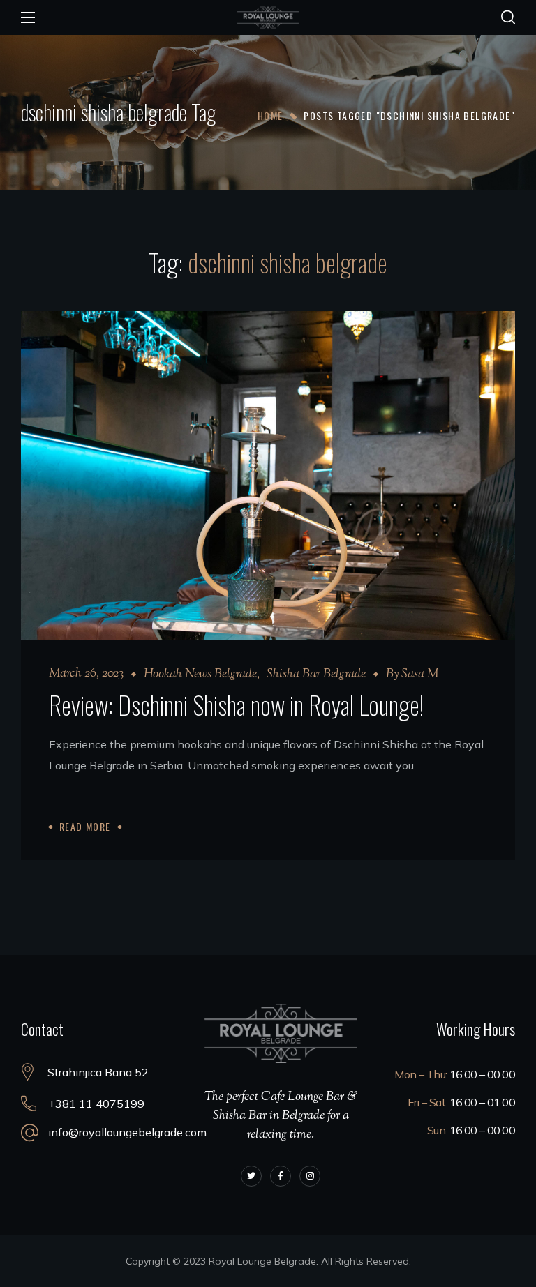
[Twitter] (251, 1176)
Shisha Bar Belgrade (316, 674)
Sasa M (419, 674)
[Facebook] (280, 1176)
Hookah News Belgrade (200, 674)
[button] (508, 17)
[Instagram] (309, 1176)
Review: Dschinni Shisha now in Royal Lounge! (236, 704)
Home (270, 115)
